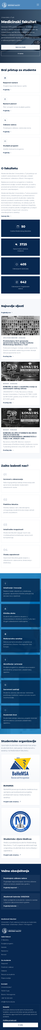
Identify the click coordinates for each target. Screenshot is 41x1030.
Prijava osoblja (6, 978)
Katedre (3, 947)
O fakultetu (5, 940)
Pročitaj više (7, 356)
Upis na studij (20, 47)
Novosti (3, 954)
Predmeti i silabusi (7, 967)
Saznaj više (5, 216)
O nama (20, 53)
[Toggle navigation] (38, 5)
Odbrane (4, 971)
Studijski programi (7, 943)
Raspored (4, 963)
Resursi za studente (8, 974)
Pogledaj (6, 89)
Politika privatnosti (9, 1020)
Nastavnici (4, 951)
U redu (20, 1025)
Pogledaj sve (6, 312)
